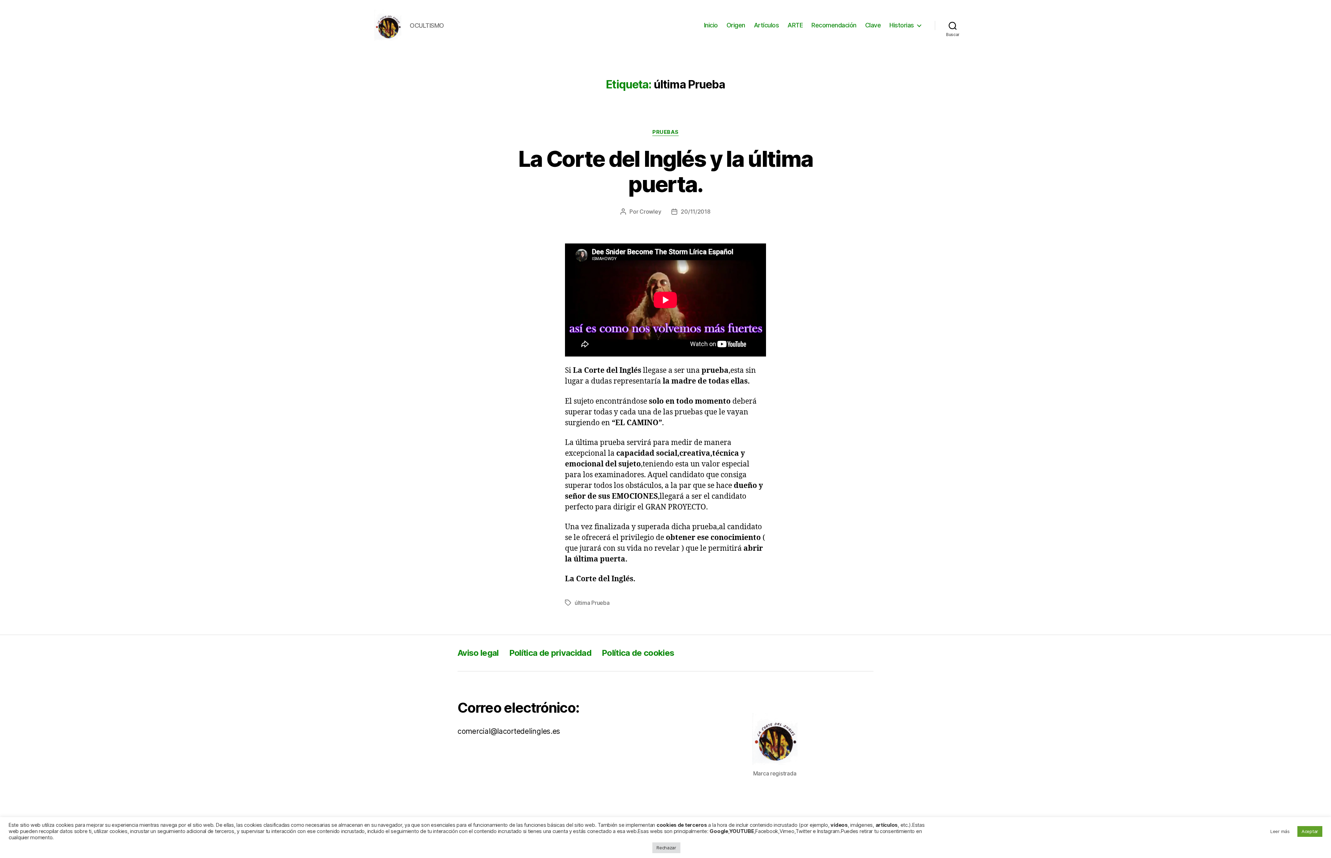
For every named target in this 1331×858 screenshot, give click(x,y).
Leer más (1280, 831)
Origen (736, 25)
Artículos (766, 25)
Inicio (711, 25)
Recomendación (833, 25)
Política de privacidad (550, 653)
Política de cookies (638, 653)
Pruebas (665, 132)
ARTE (795, 25)
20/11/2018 (695, 211)
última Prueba (592, 602)
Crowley (650, 211)
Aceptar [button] (1310, 831)
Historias (901, 25)
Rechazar (666, 847)
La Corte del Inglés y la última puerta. (665, 171)
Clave (873, 25)
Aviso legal (478, 653)
